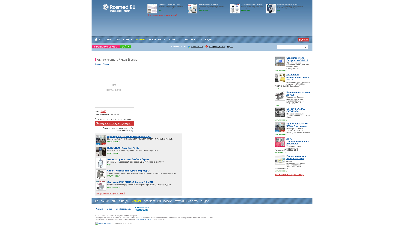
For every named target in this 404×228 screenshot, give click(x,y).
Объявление (197, 46)
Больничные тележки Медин (298, 93)
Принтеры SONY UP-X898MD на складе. (297, 124)
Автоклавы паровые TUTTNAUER (208, 4)
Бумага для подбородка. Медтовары (169, 4)
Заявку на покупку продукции (113, 123)
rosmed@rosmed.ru (144, 219)
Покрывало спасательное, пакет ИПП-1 (297, 77)
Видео (209, 39)
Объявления (156, 39)
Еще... (230, 46)
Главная (98, 64)
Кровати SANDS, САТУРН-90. (295, 110)
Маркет (140, 39)
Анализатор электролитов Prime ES (287, 4)
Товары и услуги (217, 46)
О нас (109, 209)
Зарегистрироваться (106, 47)
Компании (106, 39)
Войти (125, 47)
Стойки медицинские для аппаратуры (128, 170)
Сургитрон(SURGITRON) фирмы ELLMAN (130, 182)
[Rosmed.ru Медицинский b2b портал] (119, 12)
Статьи (183, 39)
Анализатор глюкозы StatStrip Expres (128, 159)
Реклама (304, 40)
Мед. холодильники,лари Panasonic (297, 141)
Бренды (128, 39)
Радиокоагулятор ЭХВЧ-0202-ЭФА (296, 157)
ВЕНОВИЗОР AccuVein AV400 (123, 148)
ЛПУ (118, 39)
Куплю (171, 39)
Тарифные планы (123, 209)
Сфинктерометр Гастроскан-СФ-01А (297, 59)
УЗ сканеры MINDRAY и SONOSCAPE (252, 4)
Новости (196, 39)
